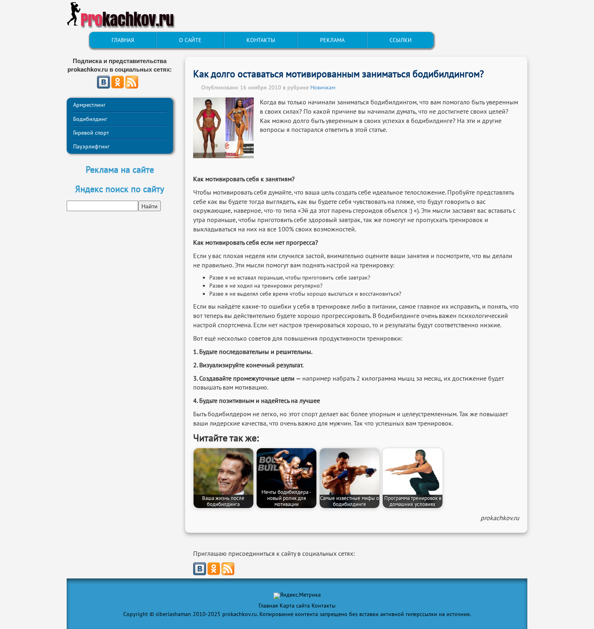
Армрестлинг (89, 104)
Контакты (323, 605)
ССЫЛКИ (401, 40)
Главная (268, 605)
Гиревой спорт (91, 132)
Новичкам (322, 87)
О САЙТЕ (190, 40)
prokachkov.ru (499, 518)
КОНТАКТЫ (260, 40)
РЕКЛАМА (332, 40)
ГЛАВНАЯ (123, 40)
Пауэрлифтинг (91, 146)
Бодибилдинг (90, 119)
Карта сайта (295, 605)
